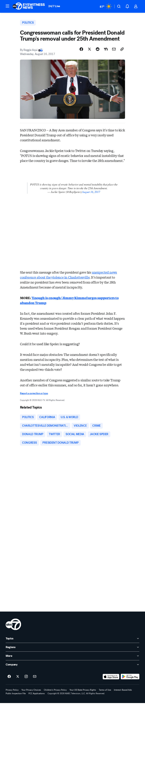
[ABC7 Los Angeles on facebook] (9, 676)
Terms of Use (105, 690)
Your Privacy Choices (31, 690)
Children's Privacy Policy (55, 690)
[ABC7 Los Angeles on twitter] (17, 676)
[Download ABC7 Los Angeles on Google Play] (130, 676)
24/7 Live (54, 6)
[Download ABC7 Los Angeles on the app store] (111, 676)
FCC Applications (36, 693)
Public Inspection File (16, 693)
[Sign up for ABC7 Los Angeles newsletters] (34, 676)
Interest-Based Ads (123, 690)
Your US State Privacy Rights (82, 690)
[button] (7, 6)
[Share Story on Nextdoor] (106, 49)
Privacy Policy (12, 690)
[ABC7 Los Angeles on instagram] (26, 676)
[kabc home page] (13, 624)
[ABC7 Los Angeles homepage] (29, 6)
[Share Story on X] (89, 49)
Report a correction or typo (34, 393)
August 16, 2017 (91, 192)
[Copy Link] (122, 49)
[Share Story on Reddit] (98, 49)
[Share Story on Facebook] (81, 49)
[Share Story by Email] (114, 49)
